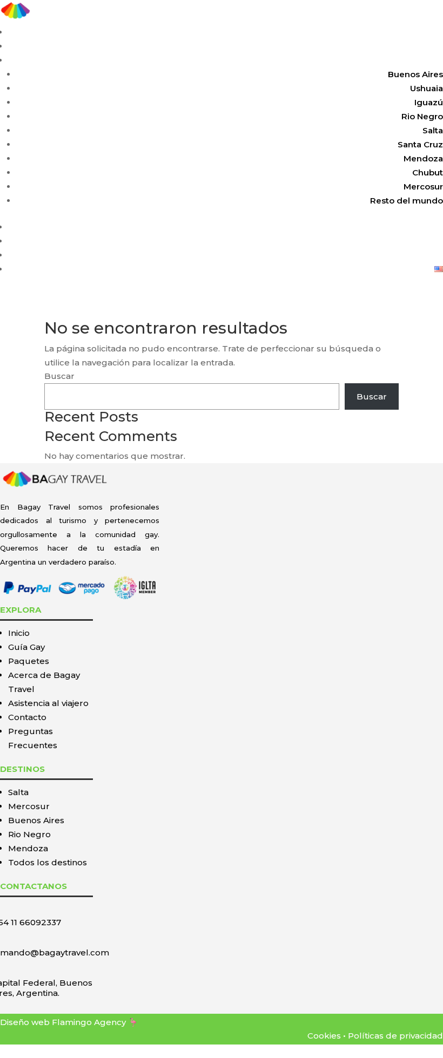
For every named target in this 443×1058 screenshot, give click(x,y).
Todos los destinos (47, 862)
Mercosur (423, 186)
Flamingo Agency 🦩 (95, 1022)
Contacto (424, 255)
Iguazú (428, 102)
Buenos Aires (415, 74)
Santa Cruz (420, 144)
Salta (432, 130)
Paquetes (422, 60)
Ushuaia (426, 88)
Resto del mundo (406, 200)
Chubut (427, 172)
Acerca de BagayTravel (394, 227)
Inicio (432, 32)
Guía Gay (26, 647)
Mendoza (423, 158)
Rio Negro (422, 116)
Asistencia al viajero (402, 241)
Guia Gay (424, 46)
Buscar (59, 376)
